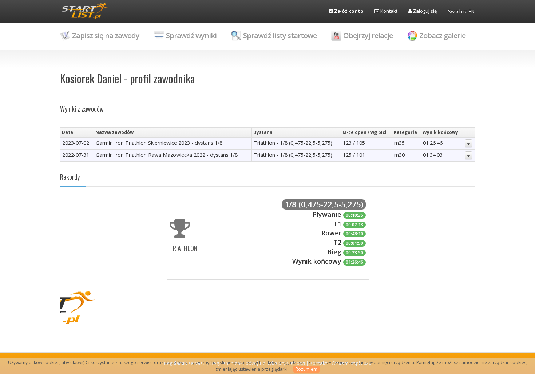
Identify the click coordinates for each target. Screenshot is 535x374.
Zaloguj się (424, 11)
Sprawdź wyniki (191, 35)
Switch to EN (461, 11)
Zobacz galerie (442, 35)
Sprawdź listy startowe (280, 35)
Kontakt (388, 11)
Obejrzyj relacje (368, 35)
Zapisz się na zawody (105, 35)
